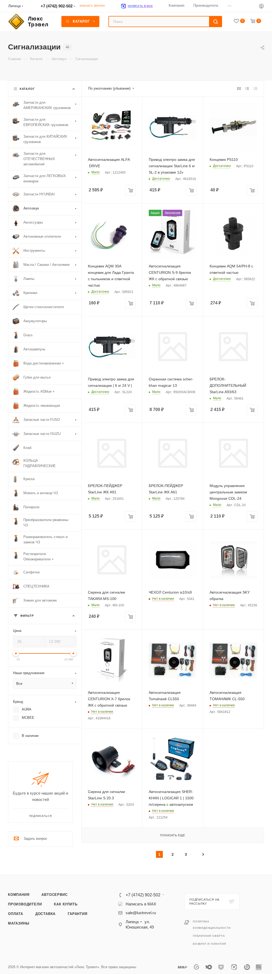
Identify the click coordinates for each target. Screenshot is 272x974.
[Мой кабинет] (261, 6)
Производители (25, 904)
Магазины (18, 923)
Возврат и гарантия (209, 943)
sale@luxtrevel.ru (141, 912)
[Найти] (215, 21)
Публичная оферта (209, 935)
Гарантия (77, 914)
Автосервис (54, 895)
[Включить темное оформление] (251, 5)
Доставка (45, 914)
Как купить (65, 904)
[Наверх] (246, 854)
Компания (18, 895)
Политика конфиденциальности (211, 924)
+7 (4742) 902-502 (57, 6)
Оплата (15, 914)
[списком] (247, 88)
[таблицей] (255, 88)
